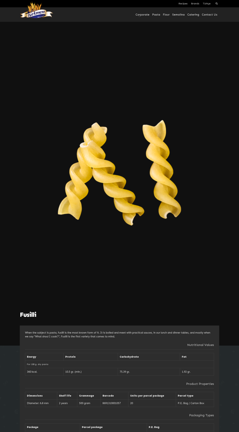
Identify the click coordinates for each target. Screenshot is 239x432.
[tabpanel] (119, 173)
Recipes (183, 3)
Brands (195, 3)
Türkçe (206, 3)
